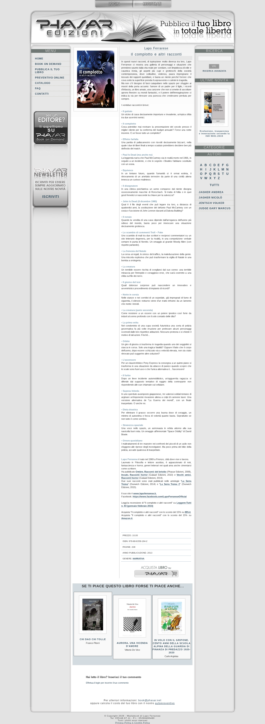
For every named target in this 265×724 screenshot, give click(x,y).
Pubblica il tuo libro (47, 71)
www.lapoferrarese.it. (145, 493)
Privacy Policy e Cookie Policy (132, 723)
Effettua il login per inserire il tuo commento (107, 683)
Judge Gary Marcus (215, 208)
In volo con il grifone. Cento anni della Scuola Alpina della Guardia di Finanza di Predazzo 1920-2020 (171, 646)
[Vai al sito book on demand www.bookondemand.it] (50, 134)
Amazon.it (126, 518)
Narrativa (138, 558)
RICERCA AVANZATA (214, 71)
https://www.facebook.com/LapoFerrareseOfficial (160, 496)
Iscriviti (50, 196)
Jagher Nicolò (210, 197)
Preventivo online (49, 77)
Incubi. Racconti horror (134, 475)
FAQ (38, 88)
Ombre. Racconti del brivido (151, 471)
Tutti (214, 185)
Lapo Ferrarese (156, 48)
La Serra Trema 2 (170, 484)
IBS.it (188, 512)
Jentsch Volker (211, 203)
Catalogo (42, 83)
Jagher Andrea (211, 192)
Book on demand (48, 64)
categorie (214, 147)
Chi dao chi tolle (93, 639)
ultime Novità (214, 80)
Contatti (42, 93)
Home (39, 58)
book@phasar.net (149, 700)
